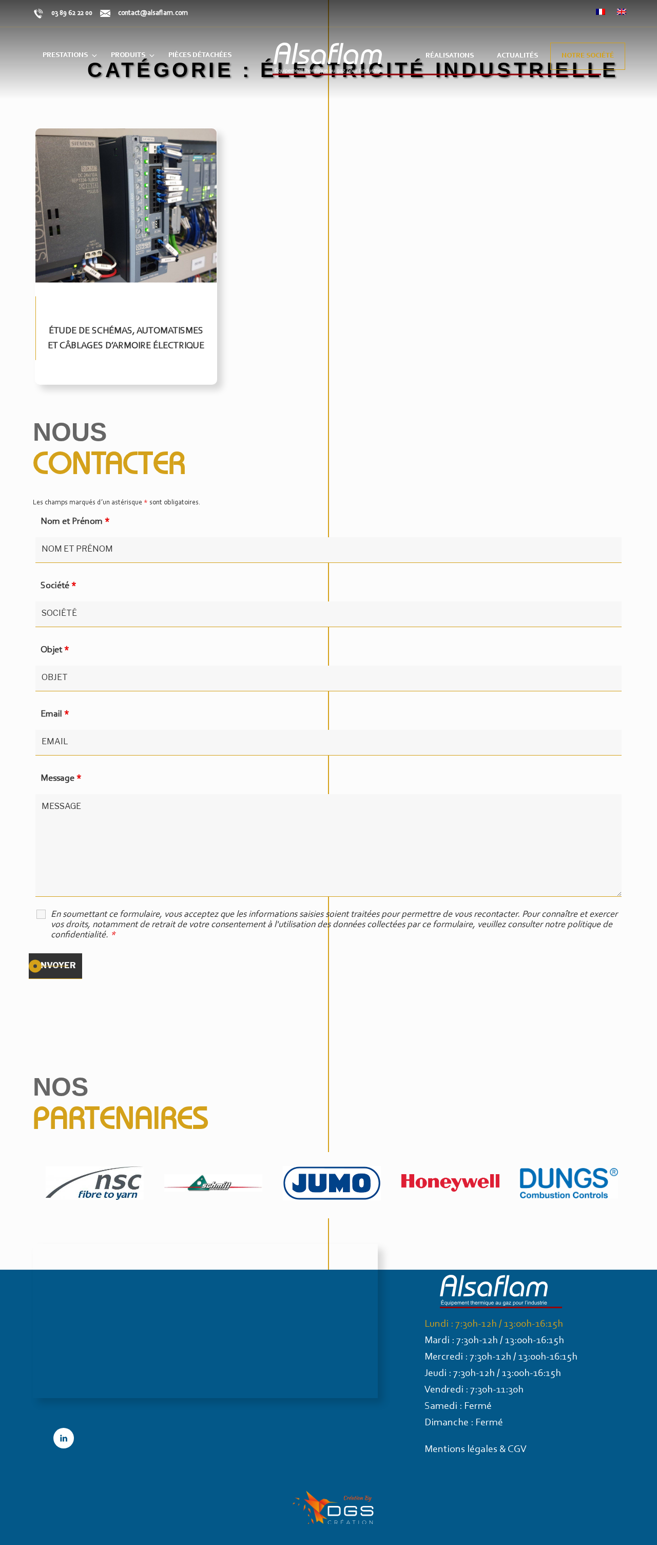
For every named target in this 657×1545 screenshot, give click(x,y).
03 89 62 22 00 (71, 13)
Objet (55, 650)
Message (61, 778)
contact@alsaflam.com (153, 13)
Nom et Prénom (75, 521)
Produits (128, 55)
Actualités (517, 56)
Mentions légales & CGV (475, 1449)
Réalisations (450, 56)
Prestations (65, 55)
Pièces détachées (199, 55)
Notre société (588, 56)
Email (55, 714)
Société (58, 586)
